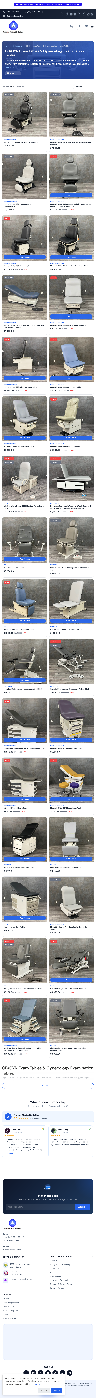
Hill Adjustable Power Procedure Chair (19, 629)
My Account (55, 1272)
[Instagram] (66, 14)
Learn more (36, 1384)
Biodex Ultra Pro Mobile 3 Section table (66, 867)
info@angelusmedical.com (21, 1279)
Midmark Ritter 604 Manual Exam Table (66, 748)
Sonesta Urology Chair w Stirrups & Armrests (68, 989)
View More (9, 68)
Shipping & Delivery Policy (61, 1284)
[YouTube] (71, 14)
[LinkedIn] (75, 14)
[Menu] (92, 27)
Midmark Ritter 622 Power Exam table (65, 447)
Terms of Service (57, 1288)
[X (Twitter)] (84, 14)
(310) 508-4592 (16, 1274)
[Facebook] (62, 14)
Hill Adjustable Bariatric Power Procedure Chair (23, 989)
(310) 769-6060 (16, 1271)
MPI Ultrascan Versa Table (14, 568)
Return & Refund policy (60, 1280)
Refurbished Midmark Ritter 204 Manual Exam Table (24, 748)
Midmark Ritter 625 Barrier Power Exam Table (68, 325)
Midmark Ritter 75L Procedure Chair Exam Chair (69, 266)
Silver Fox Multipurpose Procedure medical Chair (23, 689)
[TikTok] (88, 14)
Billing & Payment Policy (60, 1264)
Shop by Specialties (11, 1302)
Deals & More (8, 1306)
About (5, 1314)
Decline (44, 1390)
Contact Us (54, 1268)
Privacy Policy (55, 1276)
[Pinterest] (92, 14)
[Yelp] (79, 14)
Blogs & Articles (9, 1318)
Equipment (7, 1299)
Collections (17, 46)
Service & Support (10, 1310)
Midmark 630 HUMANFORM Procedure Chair (21, 142)
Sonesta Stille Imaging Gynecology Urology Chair (70, 689)
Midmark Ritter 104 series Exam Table (19, 867)
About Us (54, 1260)
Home (7, 46)
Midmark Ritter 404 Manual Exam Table (66, 808)
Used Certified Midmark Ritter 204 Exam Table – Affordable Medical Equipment (23, 1049)
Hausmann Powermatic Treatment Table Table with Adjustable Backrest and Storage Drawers (70, 507)
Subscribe (82, 1207)
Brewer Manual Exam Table (14, 927)
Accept (57, 1390)
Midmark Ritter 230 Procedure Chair (18, 266)
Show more (9, 1153)
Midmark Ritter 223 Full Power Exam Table (20, 387)
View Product (71, 195)
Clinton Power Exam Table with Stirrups (66, 629)
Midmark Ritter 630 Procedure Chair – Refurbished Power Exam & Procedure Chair (70, 205)
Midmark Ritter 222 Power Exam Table (65, 387)
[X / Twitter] (41, 1373)
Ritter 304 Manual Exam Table (15, 808)
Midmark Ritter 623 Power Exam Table (19, 447)
